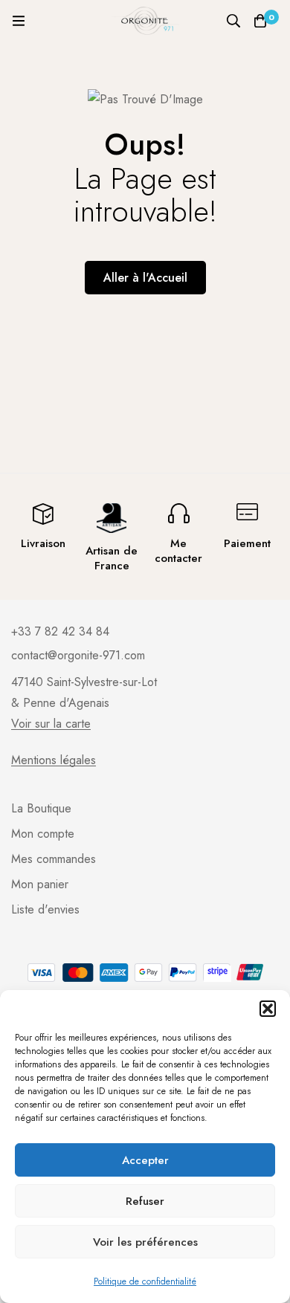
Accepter (145, 1160)
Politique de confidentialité (145, 1281)
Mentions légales (53, 760)
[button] (267, 1008)
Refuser (145, 1201)
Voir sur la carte (51, 724)
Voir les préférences (145, 1242)
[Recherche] (233, 20)
